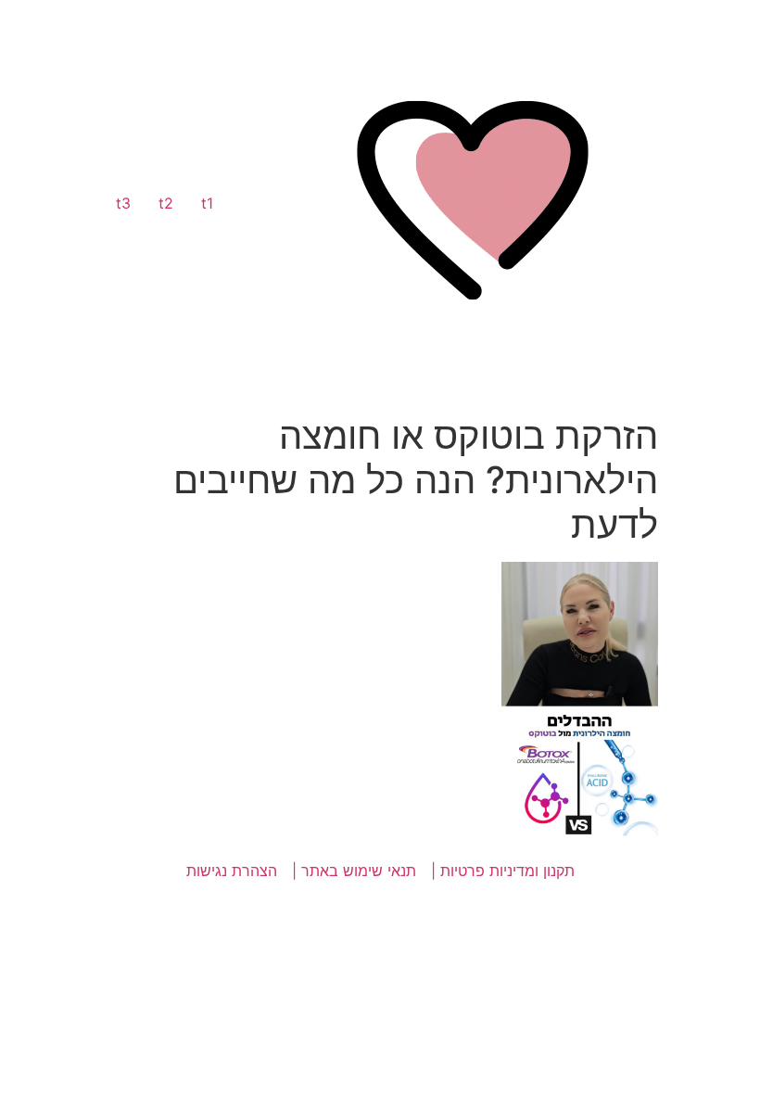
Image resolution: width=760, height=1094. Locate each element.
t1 (207, 203)
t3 (123, 203)
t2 (165, 203)
